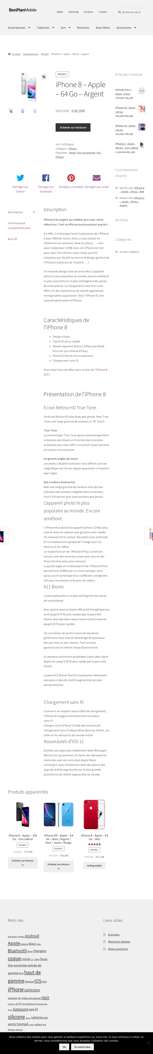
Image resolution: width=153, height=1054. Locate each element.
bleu (39, 944)
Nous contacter (118, 949)
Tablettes (43, 27)
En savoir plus (82, 1046)
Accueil (16, 54)
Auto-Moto (103, 27)
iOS (98, 152)
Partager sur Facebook (46, 189)
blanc (32, 944)
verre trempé (18, 1024)
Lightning (32, 990)
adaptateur (12, 936)
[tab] (23, 212)
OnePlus (11, 1004)
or (16, 1003)
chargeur (40, 951)
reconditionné (29, 1003)
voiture (38, 1024)
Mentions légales (119, 941)
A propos (114, 934)
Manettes (83, 27)
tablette (37, 1017)
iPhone (45, 54)
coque (14, 958)
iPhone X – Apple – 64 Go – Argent (132, 201)
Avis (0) (12, 239)
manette (12, 998)
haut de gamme (86, 152)
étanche (19, 1029)
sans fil (33, 1009)
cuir (32, 959)
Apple (60, 11)
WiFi (44, 1024)
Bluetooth (17, 950)
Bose (29, 951)
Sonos (28, 1018)
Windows (11, 1029)
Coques (103, 11)
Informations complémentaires (19, 225)
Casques (88, 11)
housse (29, 981)
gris (21, 973)
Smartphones (16, 27)
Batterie (24, 944)
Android (32, 935)
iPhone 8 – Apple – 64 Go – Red (132, 189)
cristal (25, 959)
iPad (44, 981)
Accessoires (124, 27)
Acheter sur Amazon (73, 127)
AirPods (21, 936)
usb (45, 1017)
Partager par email (97, 187)
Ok (64, 1046)
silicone (16, 1016)
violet (31, 1024)
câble (37, 959)
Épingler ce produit (71, 187)
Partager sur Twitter (20, 189)
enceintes (20, 965)
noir (45, 997)
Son (63, 27)
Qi (20, 1003)
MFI (19, 998)
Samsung (73, 11)
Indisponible (94, 865)
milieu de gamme (31, 998)
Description (15, 212)
